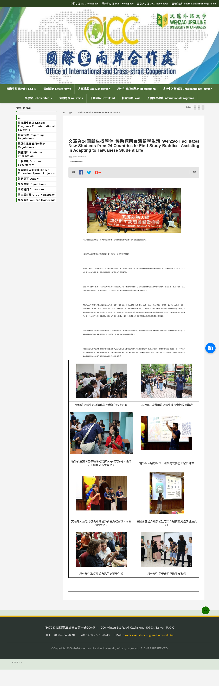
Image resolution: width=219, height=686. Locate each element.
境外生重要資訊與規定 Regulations (31, 145)
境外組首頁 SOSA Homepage (118, 3)
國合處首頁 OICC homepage (152, 3)
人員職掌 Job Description (94, 88)
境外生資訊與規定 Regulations (136, 88)
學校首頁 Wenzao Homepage (36, 199)
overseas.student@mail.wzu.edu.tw (149, 635)
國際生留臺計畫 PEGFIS (21, 88)
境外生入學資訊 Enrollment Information (187, 88)
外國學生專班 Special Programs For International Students (36, 126)
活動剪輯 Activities (71, 98)
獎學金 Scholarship (37, 98)
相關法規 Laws (131, 98)
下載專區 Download (102, 98)
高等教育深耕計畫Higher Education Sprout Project (35, 172)
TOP (205, 610)
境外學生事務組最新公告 (76, 161)
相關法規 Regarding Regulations (31, 137)
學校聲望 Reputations (32, 184)
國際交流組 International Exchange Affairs (193, 3)
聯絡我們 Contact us (31, 189)
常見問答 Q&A (27, 178)
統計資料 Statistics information (30, 154)
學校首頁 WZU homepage (84, 3)
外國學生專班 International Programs (170, 98)
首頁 (70, 113)
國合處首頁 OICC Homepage (36, 194)
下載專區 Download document (30, 163)
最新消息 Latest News (57, 88)
